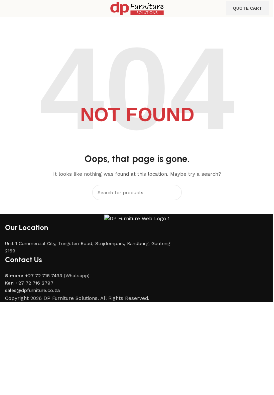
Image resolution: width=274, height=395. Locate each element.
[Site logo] (136, 8)
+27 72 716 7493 (43, 275)
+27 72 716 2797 (34, 283)
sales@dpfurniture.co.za (32, 290)
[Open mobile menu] (8, 8)
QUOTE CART (247, 8)
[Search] (174, 192)
